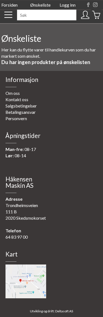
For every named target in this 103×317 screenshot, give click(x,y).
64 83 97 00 (16, 236)
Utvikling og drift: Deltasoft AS (51, 311)
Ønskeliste (40, 4)
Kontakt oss (16, 99)
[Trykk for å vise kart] (25, 296)
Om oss (12, 93)
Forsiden (9, 4)
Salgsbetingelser (21, 105)
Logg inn (68, 4)
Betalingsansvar (20, 112)
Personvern (16, 118)
